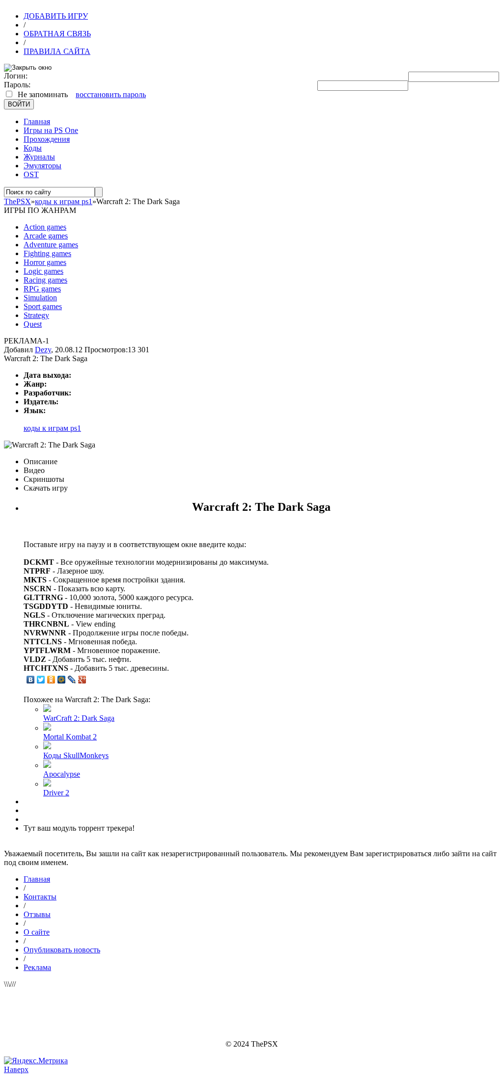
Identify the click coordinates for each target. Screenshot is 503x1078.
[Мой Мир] (61, 679)
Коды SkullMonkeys (76, 755)
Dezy (43, 349)
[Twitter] (41, 679)
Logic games (43, 271)
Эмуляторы (42, 165)
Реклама (37, 967)
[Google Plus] (82, 679)
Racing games (45, 280)
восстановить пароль (111, 94)
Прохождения (47, 139)
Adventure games (51, 244)
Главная (37, 121)
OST (31, 174)
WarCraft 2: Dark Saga (78, 718)
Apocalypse (61, 774)
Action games (45, 227)
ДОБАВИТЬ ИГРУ (56, 16)
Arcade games (46, 236)
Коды (33, 148)
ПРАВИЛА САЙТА (57, 51)
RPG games (42, 289)
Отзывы (37, 914)
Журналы (39, 157)
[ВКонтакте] (31, 679)
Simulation (40, 297)
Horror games (45, 262)
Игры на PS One (51, 130)
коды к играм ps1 (52, 428)
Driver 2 (56, 793)
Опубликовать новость (62, 950)
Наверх (16, 1069)
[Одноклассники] (51, 679)
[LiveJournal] (72, 679)
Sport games (43, 306)
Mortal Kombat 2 (70, 737)
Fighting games (47, 253)
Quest (33, 324)
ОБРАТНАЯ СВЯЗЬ (57, 33)
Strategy (36, 315)
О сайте (37, 932)
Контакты (40, 897)
